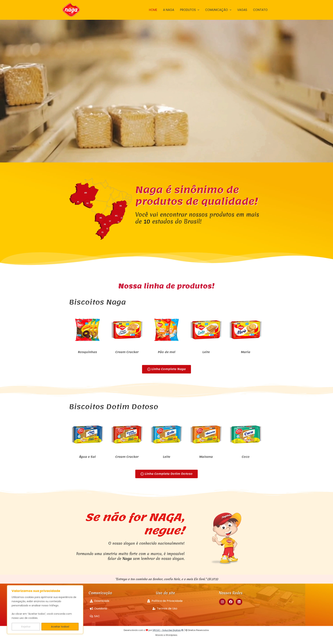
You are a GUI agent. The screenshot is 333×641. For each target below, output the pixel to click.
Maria (245, 352)
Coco (246, 456)
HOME (153, 10)
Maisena (206, 456)
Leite (206, 352)
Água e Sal (87, 456)
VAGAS (242, 10)
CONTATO (260, 10)
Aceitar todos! (60, 626)
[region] (45, 609)
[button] (197, 10)
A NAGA (168, 10)
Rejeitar (26, 626)
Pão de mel (166, 352)
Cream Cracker (127, 352)
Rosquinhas (87, 352)
